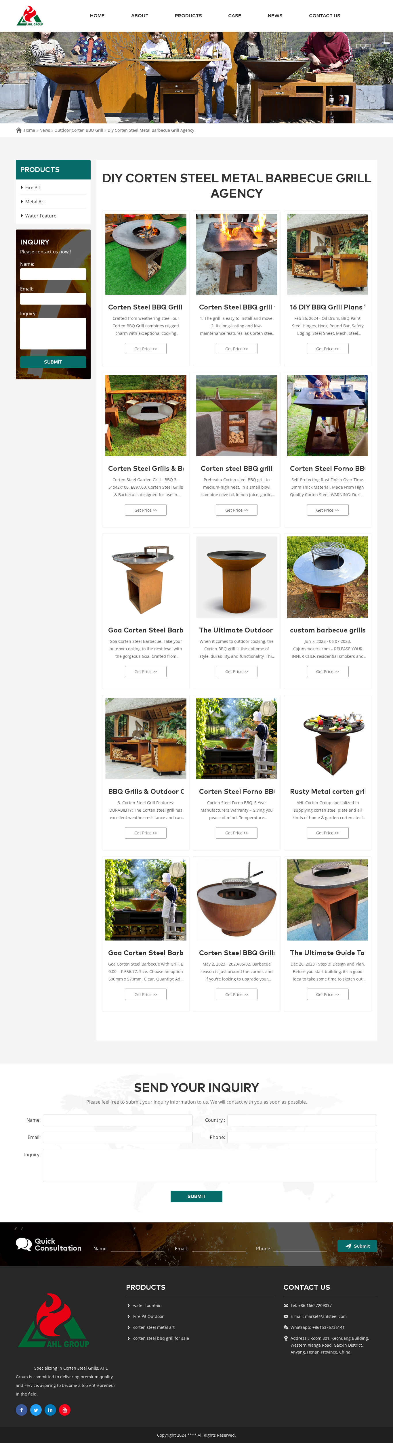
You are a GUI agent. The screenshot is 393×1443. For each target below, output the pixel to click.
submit (53, 362)
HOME (97, 16)
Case (234, 16)
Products (188, 16)
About (139, 16)
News (275, 16)
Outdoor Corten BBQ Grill (78, 130)
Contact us (324, 16)
